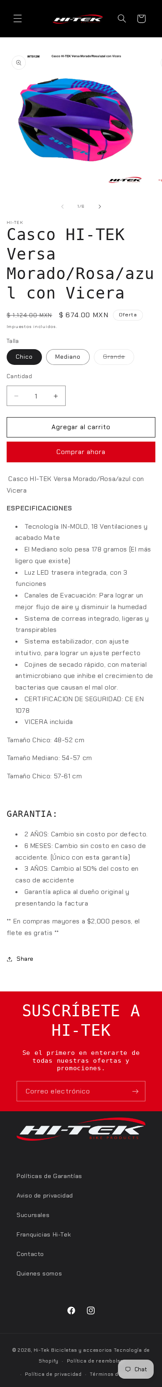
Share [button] (25, 959)
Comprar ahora (81, 451)
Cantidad (19, 376)
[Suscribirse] (135, 1091)
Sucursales (33, 1215)
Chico (24, 356)
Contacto (30, 1254)
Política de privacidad (53, 1374)
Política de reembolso (95, 1361)
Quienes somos (39, 1273)
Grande (118, 358)
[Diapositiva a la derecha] (100, 206)
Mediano (68, 356)
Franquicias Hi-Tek (44, 1234)
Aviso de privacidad (45, 1195)
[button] (17, 18)
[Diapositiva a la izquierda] (62, 206)
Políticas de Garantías (49, 1176)
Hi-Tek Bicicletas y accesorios (73, 1350)
